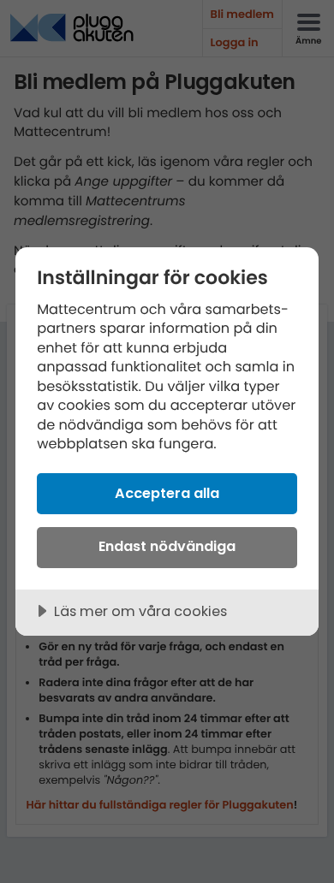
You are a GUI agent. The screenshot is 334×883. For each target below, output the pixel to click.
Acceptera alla (167, 493)
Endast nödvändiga (167, 546)
